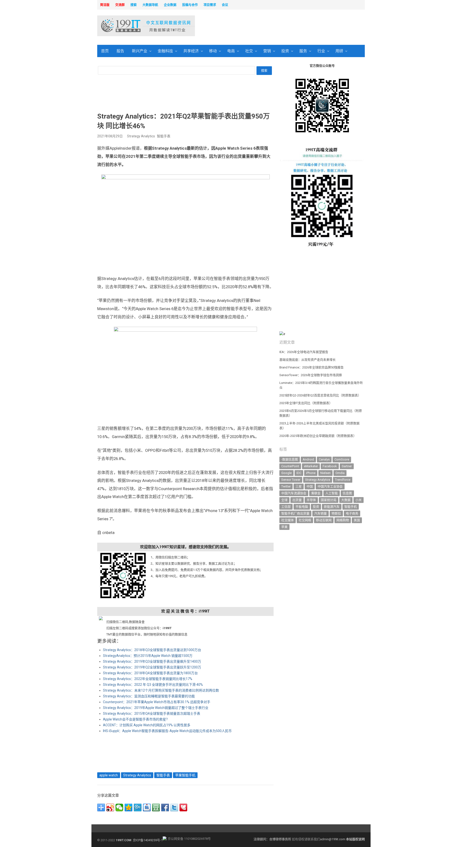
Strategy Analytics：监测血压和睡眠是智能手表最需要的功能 (149, 696)
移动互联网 (324, 520)
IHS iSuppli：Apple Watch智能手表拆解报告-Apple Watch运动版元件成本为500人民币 (167, 731)
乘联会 (316, 493)
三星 (298, 486)
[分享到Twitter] (174, 807)
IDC (298, 473)
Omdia (340, 473)
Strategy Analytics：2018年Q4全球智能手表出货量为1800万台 (150, 673)
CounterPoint (290, 466)
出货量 (297, 500)
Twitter (286, 486)
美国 (357, 520)
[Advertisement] (292, 26)
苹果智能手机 (185, 775)
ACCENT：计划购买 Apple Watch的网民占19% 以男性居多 (146, 725)
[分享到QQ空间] (128, 807)
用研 (339, 51)
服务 (303, 51)
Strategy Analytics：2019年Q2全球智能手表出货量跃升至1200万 (152, 667)
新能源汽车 (332, 506)
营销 (267, 51)
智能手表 (163, 136)
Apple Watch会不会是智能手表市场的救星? (135, 719)
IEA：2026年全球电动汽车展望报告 (303, 352)
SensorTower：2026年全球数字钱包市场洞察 (310, 375)
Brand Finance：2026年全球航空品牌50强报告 (311, 367)
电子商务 (352, 513)
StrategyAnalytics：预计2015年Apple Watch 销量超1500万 (147, 656)
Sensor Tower (290, 479)
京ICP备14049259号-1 (148, 840)
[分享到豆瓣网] (156, 807)
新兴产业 (139, 51)
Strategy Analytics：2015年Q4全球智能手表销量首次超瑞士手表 (151, 713)
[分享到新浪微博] (110, 807)
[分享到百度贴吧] (147, 807)
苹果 (284, 527)
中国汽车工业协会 (330, 486)
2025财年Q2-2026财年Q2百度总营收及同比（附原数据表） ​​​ (320, 395)
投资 (285, 51)
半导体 (311, 500)
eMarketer (311, 466)
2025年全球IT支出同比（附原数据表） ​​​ (306, 403)
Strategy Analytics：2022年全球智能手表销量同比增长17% (147, 679)
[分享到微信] (119, 807)
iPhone (310, 473)
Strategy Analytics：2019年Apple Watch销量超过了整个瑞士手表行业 (155, 708)
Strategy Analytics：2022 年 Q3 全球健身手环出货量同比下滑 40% (153, 685)
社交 (249, 51)
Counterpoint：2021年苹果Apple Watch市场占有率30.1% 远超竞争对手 (156, 702)
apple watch (108, 775)
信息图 (347, 493)
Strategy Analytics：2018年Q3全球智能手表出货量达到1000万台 (152, 650)
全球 (284, 500)
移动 (213, 51)
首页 (105, 51)
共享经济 (191, 51)
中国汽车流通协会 (293, 493)
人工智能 (331, 493)
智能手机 (350, 506)
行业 (321, 51)
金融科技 (165, 51)
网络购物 (342, 520)
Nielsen (325, 473)
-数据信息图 (289, 459)
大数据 (346, 500)
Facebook (330, 466)
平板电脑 (301, 506)
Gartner (347, 466)
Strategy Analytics (141, 136)
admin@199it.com (333, 839)
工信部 (286, 506)
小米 (358, 500)
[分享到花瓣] (183, 807)
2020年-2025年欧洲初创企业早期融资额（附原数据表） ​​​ (318, 436)
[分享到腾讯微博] (137, 807)
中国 (310, 486)
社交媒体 (287, 520)
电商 (231, 51)
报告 (120, 51)
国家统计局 (328, 500)
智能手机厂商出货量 (295, 513)
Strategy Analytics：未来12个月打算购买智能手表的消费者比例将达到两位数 (161, 690)
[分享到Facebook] (165, 807)
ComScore (341, 459)
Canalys (324, 459)
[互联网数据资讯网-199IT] (128, 25)
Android (308, 459)
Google (286, 473)
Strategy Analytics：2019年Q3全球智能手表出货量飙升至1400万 (152, 661)
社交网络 (305, 520)
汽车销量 (320, 513)
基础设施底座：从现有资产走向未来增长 (307, 359)
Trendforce (342, 479)
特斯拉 (336, 513)
